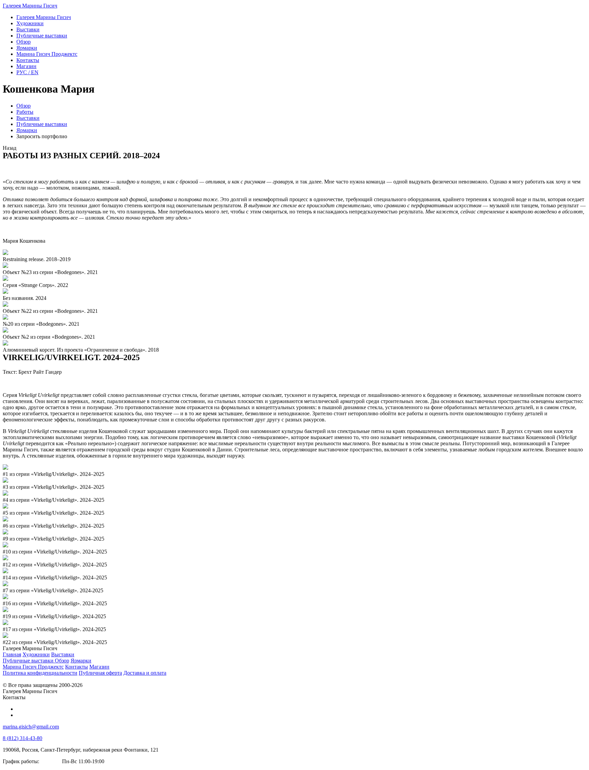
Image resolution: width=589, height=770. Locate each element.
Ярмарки (26, 130)
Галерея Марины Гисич (30, 6)
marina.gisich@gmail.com (31, 726)
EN (27, 72)
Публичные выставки (41, 124)
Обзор (23, 106)
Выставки (28, 118)
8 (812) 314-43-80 (22, 738)
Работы (24, 112)
